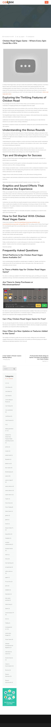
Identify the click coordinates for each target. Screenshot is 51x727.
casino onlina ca (8, 486)
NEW (6, 554)
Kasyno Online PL (9, 528)
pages (6, 577)
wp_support (21, 36)
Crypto (6, 499)
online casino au (8, 571)
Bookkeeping (8, 472)
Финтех (7, 670)
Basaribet (7, 459)
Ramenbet (7, 594)
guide (6, 519)
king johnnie (8, 534)
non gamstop (8, 567)
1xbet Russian (8, 420)
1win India (7, 395)
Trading (7, 623)
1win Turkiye (8, 406)
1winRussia (8, 416)
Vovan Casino (8, 639)
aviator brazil (8, 455)
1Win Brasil (8, 387)
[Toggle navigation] (46, 2)
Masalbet (7, 538)
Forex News (8, 503)
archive (6, 447)
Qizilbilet (7, 590)
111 (6, 383)
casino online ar (8, 490)
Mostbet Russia (9, 548)
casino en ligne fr (9, 480)
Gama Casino (8, 511)
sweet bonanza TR (9, 612)
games (6, 515)
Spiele (6, 608)
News (6, 559)
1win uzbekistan (9, 410)
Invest (6, 524)
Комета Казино (9, 658)
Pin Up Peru (8, 581)
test (6, 619)
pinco (6, 585)
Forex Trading (8, 507)
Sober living (8, 604)
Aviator (7, 451)
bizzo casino (8, 467)
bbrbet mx (7, 463)
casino (6, 476)
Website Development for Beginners (9, 645)
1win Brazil (7, 391)
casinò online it (8, 494)
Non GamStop (8, 563)
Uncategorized (30, 36)
